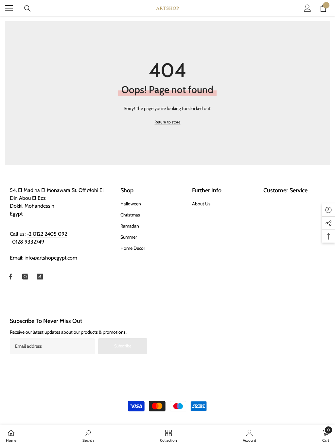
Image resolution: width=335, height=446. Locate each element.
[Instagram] (25, 276)
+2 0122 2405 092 (47, 234)
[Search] (27, 8)
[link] (88, 435)
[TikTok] (40, 276)
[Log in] (307, 8)
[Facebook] (10, 276)
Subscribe (123, 345)
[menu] (9, 8)
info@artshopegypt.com (51, 258)
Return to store (167, 121)
